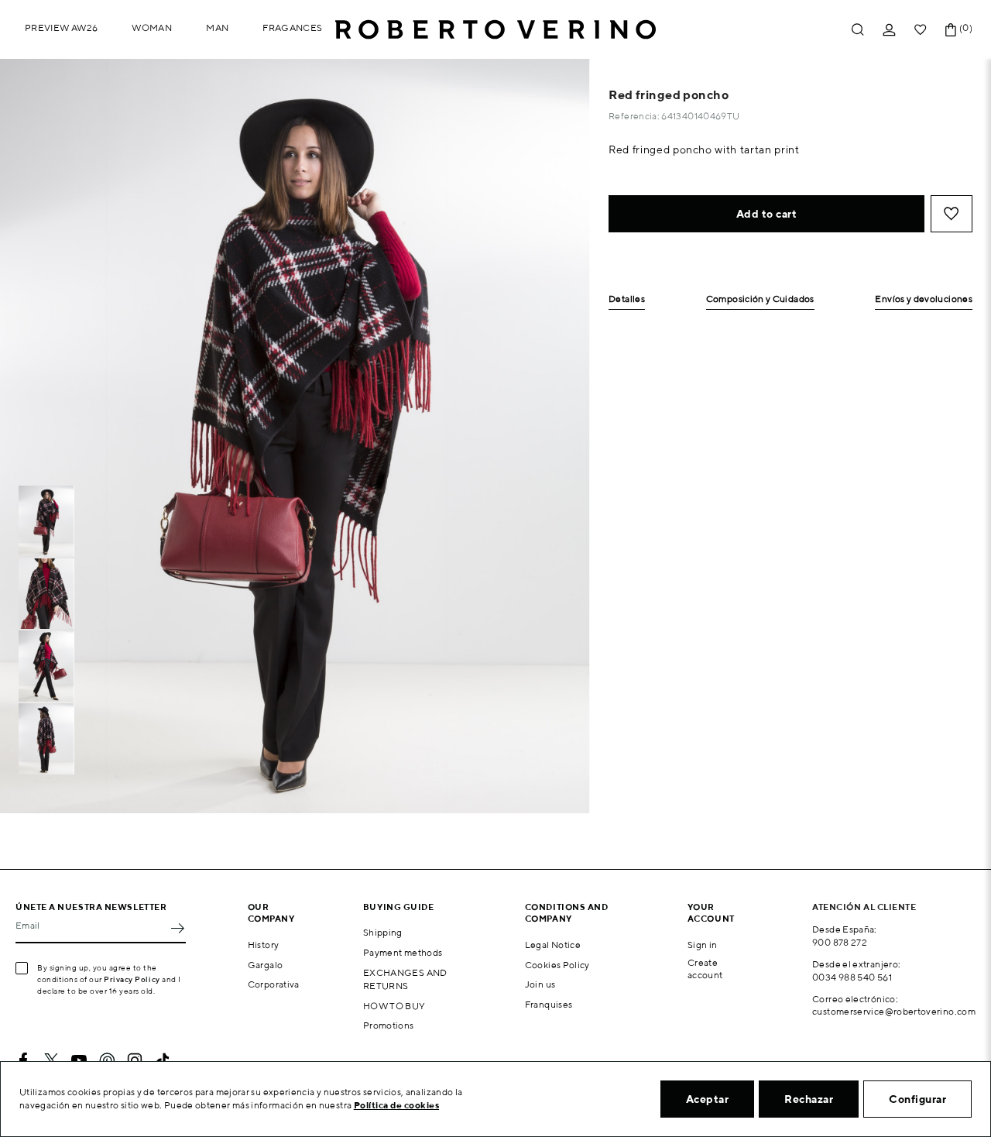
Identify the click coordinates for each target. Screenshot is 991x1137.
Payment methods (402, 952)
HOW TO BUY (394, 1006)
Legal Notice (553, 944)
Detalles (627, 299)
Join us (540, 984)
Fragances (292, 27)
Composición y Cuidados (760, 299)
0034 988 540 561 (852, 977)
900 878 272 (839, 942)
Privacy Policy (132, 979)
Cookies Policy (557, 964)
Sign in (703, 944)
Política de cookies (397, 1105)
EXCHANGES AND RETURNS (405, 979)
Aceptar (707, 1099)
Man (217, 27)
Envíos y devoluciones (923, 299)
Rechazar (808, 1099)
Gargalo (265, 964)
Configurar (917, 1099)
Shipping (383, 932)
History (263, 944)
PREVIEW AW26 (61, 27)
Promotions (388, 1025)
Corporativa (274, 984)
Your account (711, 912)
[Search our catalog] (858, 29)
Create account (705, 969)
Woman (152, 27)
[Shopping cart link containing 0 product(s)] (950, 29)
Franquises (549, 1004)
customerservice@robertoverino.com (894, 1011)
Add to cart (766, 214)
